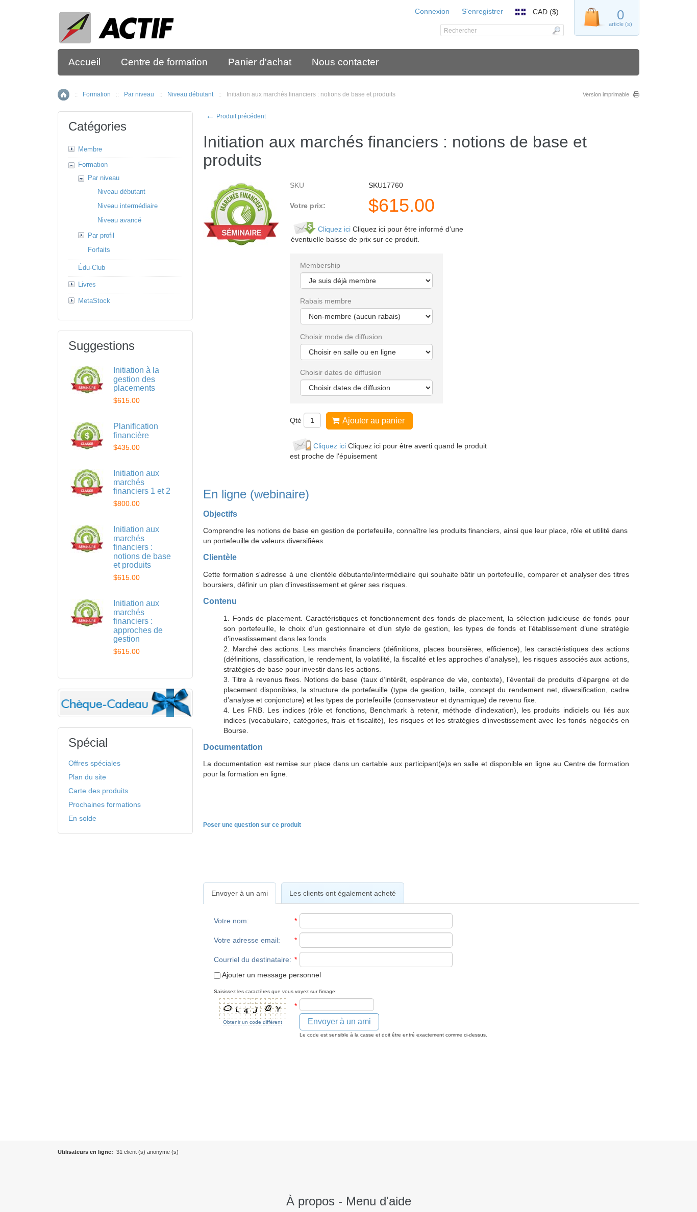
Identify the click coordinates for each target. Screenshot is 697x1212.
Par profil (101, 235)
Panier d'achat (259, 62)
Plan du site (87, 777)
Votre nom (230, 921)
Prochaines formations (104, 804)
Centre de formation (164, 62)
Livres (87, 284)
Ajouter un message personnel (270, 975)
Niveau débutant (190, 94)
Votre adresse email (246, 940)
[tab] (239, 893)
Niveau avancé (119, 220)
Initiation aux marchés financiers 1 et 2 (141, 482)
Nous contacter (345, 62)
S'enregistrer (482, 11)
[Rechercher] (556, 30)
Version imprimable (606, 94)
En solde (82, 818)
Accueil (84, 62)
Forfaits (99, 250)
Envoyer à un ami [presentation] (239, 893)
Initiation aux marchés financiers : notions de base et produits (142, 547)
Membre (90, 149)
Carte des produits (98, 791)
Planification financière (135, 431)
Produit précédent (236, 116)
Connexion (432, 11)
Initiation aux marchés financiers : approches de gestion (138, 621)
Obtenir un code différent (252, 1022)
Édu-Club (91, 267)
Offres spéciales (94, 763)
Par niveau (139, 94)
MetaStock (94, 301)
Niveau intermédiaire (127, 206)
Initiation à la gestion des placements (136, 379)
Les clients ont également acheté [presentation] (342, 893)
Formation (97, 94)
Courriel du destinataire (251, 959)
